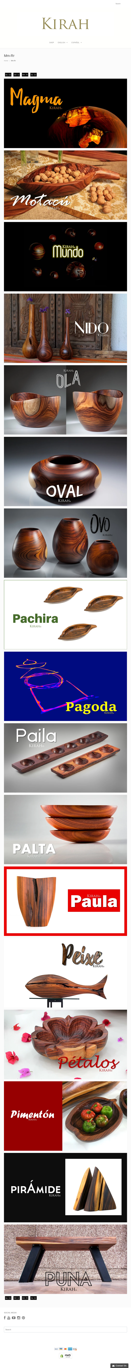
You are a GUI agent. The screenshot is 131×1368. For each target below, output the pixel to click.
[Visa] (61, 1349)
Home (6, 61)
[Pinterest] (23, 1318)
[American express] (70, 1349)
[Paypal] (56, 1349)
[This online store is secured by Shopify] (65, 1356)
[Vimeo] (13, 1318)
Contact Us (120, 1366)
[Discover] (75, 1349)
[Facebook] (5, 1318)
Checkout (27, 4)
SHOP (51, 43)
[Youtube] (8, 1318)
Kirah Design (51, 1363)
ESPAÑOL (75, 43)
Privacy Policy (65, 1342)
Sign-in (19, 4)
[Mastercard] (65, 1349)
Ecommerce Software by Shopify (78, 1363)
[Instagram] (18, 1318)
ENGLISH (61, 43)
